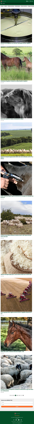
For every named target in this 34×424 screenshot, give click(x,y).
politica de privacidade (20, 421)
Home (2, 6)
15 (23, 395)
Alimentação (17, 6)
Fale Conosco (17, 415)
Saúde (6, 6)
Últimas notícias (11, 6)
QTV (28, 1)
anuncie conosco (13, 421)
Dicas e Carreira (24, 6)
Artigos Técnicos (31, 6)
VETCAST (32, 1)
